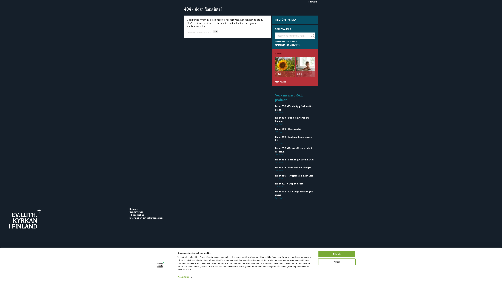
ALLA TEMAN (280, 82)
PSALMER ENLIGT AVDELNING (287, 45)
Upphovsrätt (136, 211)
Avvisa (337, 262)
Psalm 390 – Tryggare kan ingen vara (294, 175)
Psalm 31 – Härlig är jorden (289, 183)
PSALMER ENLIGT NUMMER (286, 42)
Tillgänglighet (136, 214)
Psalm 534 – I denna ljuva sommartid (294, 159)
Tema (278, 53)
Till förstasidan (286, 19)
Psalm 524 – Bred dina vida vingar (293, 167)
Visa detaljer (183, 277)
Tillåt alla (337, 254)
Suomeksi (313, 2)
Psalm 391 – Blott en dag (288, 128)
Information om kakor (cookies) (145, 217)
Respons (133, 209)
